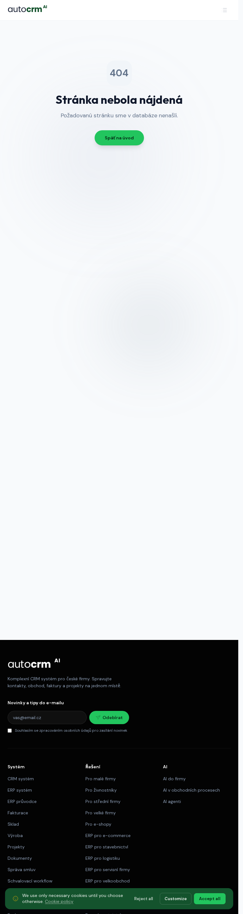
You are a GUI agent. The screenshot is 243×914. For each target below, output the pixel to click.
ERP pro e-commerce (108, 835)
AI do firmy (174, 779)
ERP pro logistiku (102, 858)
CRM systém (21, 779)
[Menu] (224, 10)
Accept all (210, 898)
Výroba (15, 835)
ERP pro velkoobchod (107, 881)
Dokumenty (20, 858)
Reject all (143, 898)
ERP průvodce (22, 801)
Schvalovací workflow (30, 881)
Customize (176, 898)
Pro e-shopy (98, 824)
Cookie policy (59, 901)
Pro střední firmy (103, 801)
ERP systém (20, 790)
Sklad (13, 824)
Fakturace (18, 813)
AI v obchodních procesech (191, 790)
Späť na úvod (119, 138)
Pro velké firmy (100, 813)
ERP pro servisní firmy (107, 869)
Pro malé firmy (100, 779)
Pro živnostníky (101, 790)
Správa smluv (21, 869)
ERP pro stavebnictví (106, 847)
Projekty (16, 847)
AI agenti (172, 801)
